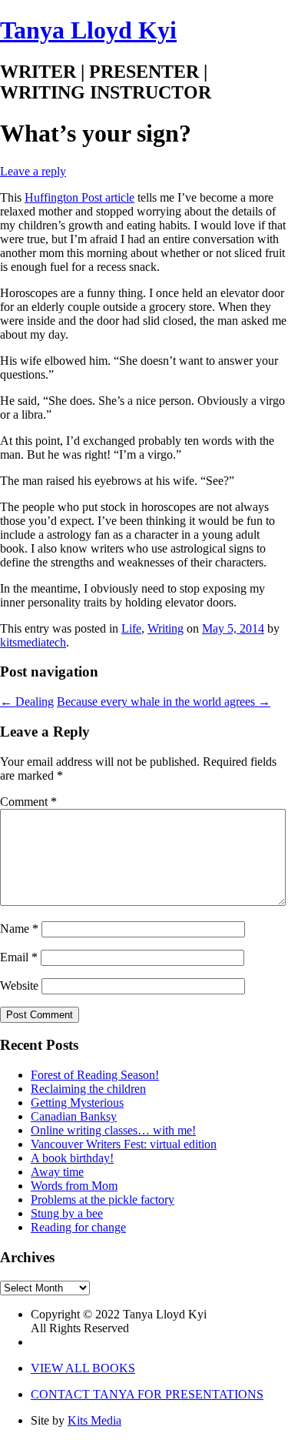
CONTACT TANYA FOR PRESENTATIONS (147, 1394)
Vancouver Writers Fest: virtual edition (124, 1144)
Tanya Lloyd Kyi (88, 30)
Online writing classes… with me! (113, 1130)
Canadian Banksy (74, 1116)
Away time (57, 1171)
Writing (165, 628)
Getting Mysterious (77, 1102)
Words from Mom (74, 1185)
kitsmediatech (33, 642)
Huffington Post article (79, 197)
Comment (28, 801)
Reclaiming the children (88, 1088)
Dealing (27, 701)
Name (19, 928)
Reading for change (78, 1227)
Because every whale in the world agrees (163, 701)
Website (19, 985)
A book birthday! (72, 1157)
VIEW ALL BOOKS (83, 1368)
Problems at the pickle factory (102, 1199)
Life (131, 628)
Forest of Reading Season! (95, 1074)
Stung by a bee (67, 1213)
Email (19, 957)
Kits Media (94, 1420)
